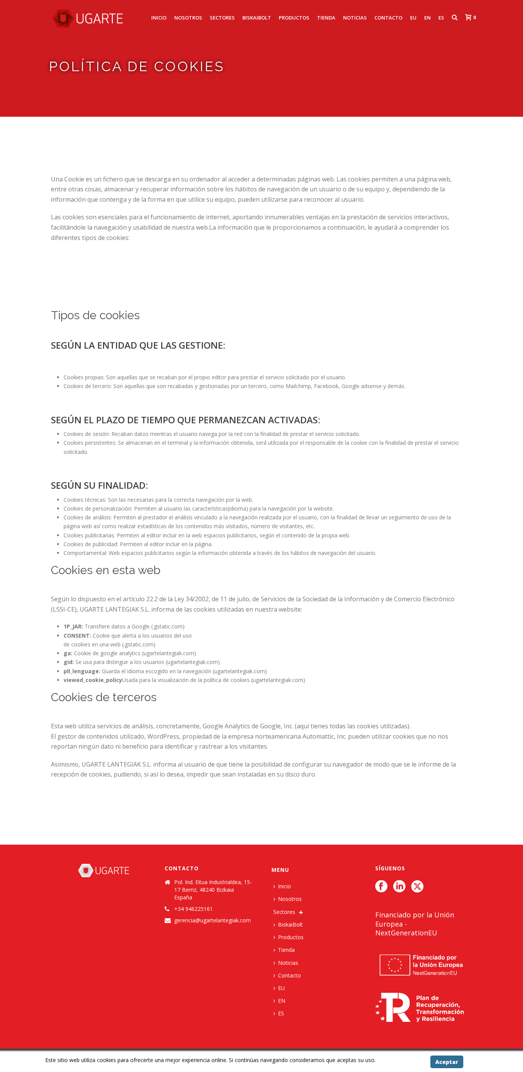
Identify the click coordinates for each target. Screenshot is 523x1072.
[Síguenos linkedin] (399, 886)
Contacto (388, 17)
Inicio (159, 17)
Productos (294, 17)
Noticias (355, 17)
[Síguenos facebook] (381, 886)
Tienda (326, 17)
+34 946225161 (193, 909)
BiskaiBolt (256, 17)
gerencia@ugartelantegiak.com (212, 920)
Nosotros (188, 17)
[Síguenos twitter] (417, 886)
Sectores (222, 17)
